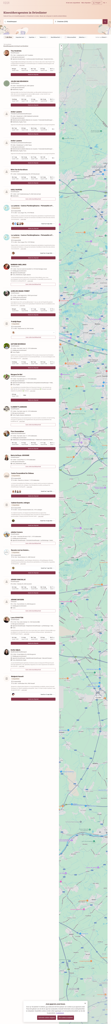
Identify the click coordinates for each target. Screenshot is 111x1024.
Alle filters (9, 37)
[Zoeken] (105, 21)
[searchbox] (28, 21)
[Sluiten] (85, 1003)
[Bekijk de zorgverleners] (33, 332)
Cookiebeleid (60, 1013)
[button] (98, 698)
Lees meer (22, 65)
